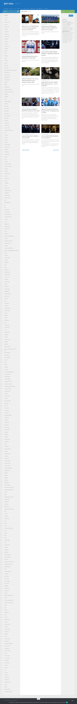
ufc (5, 670)
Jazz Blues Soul (7, 332)
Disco (6, 200)
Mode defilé (7, 446)
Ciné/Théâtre (7, 154)
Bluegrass (6, 96)
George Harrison (7, 274)
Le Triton (6, 405)
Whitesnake (7, 679)
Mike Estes (6, 441)
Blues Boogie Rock (39, 8)
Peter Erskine (7, 506)
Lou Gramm (7, 424)
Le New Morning (7, 391)
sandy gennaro (66, 39)
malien (63, 35)
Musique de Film (7, 465)
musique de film (7, 463)
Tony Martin (7, 660)
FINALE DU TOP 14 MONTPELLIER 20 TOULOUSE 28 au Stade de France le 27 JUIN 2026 (30, 28)
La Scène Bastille (7, 379)
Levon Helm (7, 412)
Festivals (6, 245)
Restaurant (6, 552)
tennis (6, 636)
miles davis (66, 35)
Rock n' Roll (7, 578)
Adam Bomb (7, 26)
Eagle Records (7, 224)
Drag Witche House (8, 214)
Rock (28, 8)
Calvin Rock (6, 118)
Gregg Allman (7, 291)
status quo (69, 39)
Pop (45, 80)
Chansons (6, 142)
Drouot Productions (8, 216)
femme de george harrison (66, 28)
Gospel (6, 284)
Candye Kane (7, 123)
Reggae (6, 547)
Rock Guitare (7, 576)
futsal (6, 267)
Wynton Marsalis (7, 689)
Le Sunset (6, 398)
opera (6, 492)
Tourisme (6, 665)
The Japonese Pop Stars (9, 643)
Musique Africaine (8, 460)
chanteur (69, 24)
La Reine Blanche (7, 376)
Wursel (6, 686)
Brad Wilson (7, 111)
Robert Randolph (7, 566)
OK (66, 702)
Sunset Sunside (7, 624)
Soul (5, 607)
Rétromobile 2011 (8, 554)
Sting (6, 614)
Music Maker (7, 458)
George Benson (7, 272)
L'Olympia (6, 369)
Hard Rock (46, 8)
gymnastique (7, 296)
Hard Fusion (7, 303)
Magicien (6, 432)
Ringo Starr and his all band (9, 561)
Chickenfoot (7, 151)
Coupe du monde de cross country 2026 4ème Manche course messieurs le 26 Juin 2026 (30, 80)
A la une (23, 24)
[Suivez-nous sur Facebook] (18, 11)
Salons (6, 597)
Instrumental (7, 325)
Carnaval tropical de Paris (9, 130)
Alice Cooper (7, 34)
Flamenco (6, 255)
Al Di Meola (7, 31)
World (6, 684)
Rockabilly (6, 585)
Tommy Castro (7, 655)
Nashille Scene (7, 470)
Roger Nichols (7, 588)
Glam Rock (6, 279)
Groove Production (8, 293)
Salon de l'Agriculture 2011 (9, 595)
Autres (6, 58)
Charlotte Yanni (7, 147)
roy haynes (70, 38)
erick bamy (67, 27)
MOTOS (6, 451)
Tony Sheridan (7, 662)
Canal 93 (6, 120)
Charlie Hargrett (7, 144)
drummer (46, 134)
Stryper (6, 617)
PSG (29, 134)
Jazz (22, 8)
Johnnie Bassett (7, 357)
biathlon (6, 82)
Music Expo (7, 456)
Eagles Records (7, 226)
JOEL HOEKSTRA (7, 352)
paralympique (7, 499)
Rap (5, 542)
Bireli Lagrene (7, 87)
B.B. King (6, 60)
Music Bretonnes (7, 453)
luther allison (68, 34)
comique (6, 168)
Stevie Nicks (7, 612)
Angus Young (7, 36)
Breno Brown (7, 113)
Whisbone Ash (7, 677)
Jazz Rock (6, 341)
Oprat (6, 494)
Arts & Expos (6, 8)
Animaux (6, 41)
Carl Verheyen (7, 125)
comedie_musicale (8, 166)
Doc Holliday (7, 209)
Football (46, 50)
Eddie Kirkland (7, 228)
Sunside (6, 626)
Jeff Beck (6, 344)
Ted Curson (7, 631)
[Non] (75, 702)
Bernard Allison (7, 75)
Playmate (6, 516)
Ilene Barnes (7, 320)
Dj (5, 204)
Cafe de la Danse (7, 115)
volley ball (6, 674)
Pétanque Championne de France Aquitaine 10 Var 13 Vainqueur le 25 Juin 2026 (50, 110)
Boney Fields (7, 108)
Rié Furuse (6, 559)
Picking (6, 513)
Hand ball (6, 298)
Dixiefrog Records (8, 202)
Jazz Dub (6, 337)
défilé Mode (7, 192)
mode (6, 444)
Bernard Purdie (7, 77)
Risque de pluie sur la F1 (9, 564)
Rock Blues (6, 573)
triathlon (6, 667)
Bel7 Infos (8, 3)
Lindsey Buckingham (8, 415)
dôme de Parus (7, 212)
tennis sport (7, 641)
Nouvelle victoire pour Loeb (9, 487)
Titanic (6, 653)
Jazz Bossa (6, 334)
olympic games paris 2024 (9, 489)
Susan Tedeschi (7, 629)
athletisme (6, 48)
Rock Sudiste (7, 583)
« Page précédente (25, 150)
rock (68, 38)
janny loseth (66, 32)
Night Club (6, 477)
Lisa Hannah (7, 417)
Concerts (18, 8)
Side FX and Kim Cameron (9, 602)
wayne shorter (65, 42)
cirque (6, 159)
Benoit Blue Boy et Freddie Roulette (11, 70)
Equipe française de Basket (9, 236)
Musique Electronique (8, 468)
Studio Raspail (7, 619)
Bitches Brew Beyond (8, 89)
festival (70, 28)
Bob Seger (6, 106)
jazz (68, 32)
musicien (64, 36)
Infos (14, 8)
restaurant (66, 38)
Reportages (7, 549)
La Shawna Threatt (8, 381)
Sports (11, 8)
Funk (5, 264)
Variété (6, 672)
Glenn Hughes (7, 281)
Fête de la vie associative (9, 248)
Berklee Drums (7, 72)
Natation (6, 472)
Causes (6, 137)
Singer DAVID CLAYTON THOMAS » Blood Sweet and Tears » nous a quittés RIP (50, 84)
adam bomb (65, 21)
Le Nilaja (6, 393)
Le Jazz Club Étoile (8, 388)
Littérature (6, 420)
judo (5, 362)
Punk (6, 530)
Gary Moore (7, 269)
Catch (6, 132)
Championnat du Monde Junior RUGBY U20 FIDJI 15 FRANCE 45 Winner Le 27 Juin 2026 (49, 28)
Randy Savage (7, 540)
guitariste (66, 31)
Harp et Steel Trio (8, 308)
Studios (6, 621)
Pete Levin (6, 504)
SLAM (6, 605)
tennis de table (7, 638)
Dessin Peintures (7, 197)
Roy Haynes (7, 590)
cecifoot (6, 139)
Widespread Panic (8, 682)
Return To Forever (8, 557)
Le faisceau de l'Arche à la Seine (10, 386)
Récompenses (7, 545)
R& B (5, 535)
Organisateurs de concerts (9, 496)
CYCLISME (26, 54)
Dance (6, 185)
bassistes (6, 65)
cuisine (6, 180)
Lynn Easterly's (7, 429)
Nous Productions (8, 484)
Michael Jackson (7, 439)
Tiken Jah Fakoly (7, 650)
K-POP (6, 364)
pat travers (64, 38)
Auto (5, 53)
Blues (25, 8)
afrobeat (6, 29)
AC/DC (6, 19)
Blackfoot (6, 94)
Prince (6, 523)
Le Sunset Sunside (8, 400)
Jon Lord (6, 359)
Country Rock (7, 178)
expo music (70, 27)
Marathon (6, 434)
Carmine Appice (7, 127)
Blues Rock (33, 8)
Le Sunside (6, 403)
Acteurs (6, 24)
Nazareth (6, 475)
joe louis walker (71, 32)
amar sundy (68, 21)
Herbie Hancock (7, 310)
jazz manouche (7, 339)
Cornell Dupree (7, 173)
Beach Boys (7, 67)
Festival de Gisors (8, 243)
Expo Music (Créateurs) (8, 240)
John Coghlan (7, 355)
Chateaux (6, 149)
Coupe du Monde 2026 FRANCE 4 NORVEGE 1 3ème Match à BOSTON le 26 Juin (50, 53)
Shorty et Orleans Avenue (9, 600)
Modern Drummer (8, 448)
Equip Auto (6, 233)
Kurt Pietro (6, 367)
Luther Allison (7, 427)
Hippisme (6, 315)
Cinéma (6, 156)
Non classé (6, 480)
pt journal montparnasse (9, 528)
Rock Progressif (7, 581)
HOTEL (6, 317)
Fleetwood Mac (7, 257)
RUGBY (26, 24)
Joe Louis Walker (7, 346)
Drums (6, 221)
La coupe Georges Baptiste (9, 371)
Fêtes (6, 252)
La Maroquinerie (7, 374)
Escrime (6, 238)
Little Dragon (7, 422)
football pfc (6, 262)
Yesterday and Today (8, 691)
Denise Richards (7, 195)
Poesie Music (7, 518)
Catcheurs (6, 135)
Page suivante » (56, 150)
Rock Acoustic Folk (8, 571)
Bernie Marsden (7, 79)
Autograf (6, 55)
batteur (64, 23)
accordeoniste (7, 22)
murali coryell (69, 35)
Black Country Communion (9, 91)
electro (6, 231)
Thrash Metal (7, 648)
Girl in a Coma (7, 276)
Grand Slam (7, 286)
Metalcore (6, 436)
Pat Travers (7, 501)
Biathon (6, 84)
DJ (5, 207)
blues (70, 23)
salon (63, 39)
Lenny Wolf (7, 410)
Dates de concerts (8, 190)
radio (5, 537)
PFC (5, 511)
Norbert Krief (7, 482)
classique (6, 161)
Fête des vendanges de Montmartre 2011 (12, 250)
